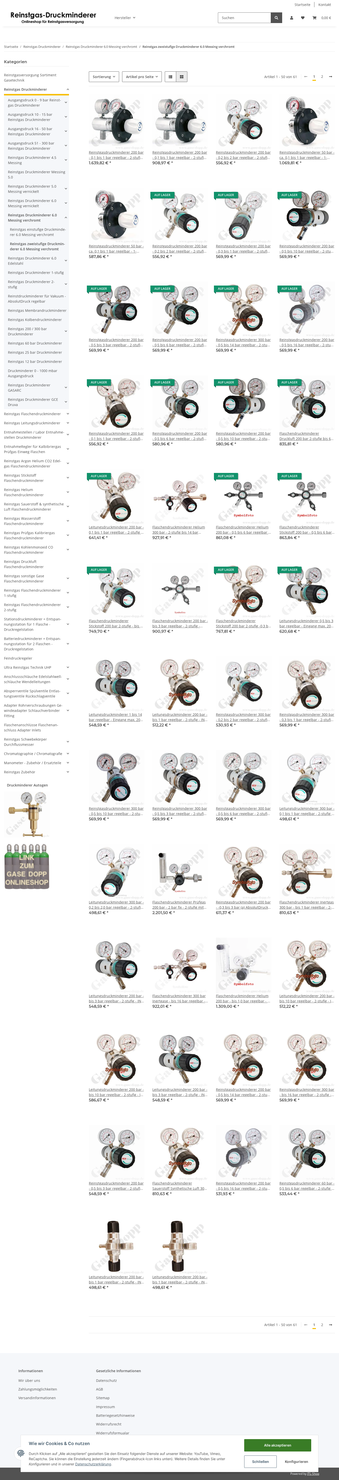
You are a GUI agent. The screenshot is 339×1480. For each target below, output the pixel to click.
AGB (99, 1389)
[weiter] (330, 76)
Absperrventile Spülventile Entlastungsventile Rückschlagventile (32, 693)
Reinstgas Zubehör (19, 772)
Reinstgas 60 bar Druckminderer (35, 343)
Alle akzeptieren (277, 1445)
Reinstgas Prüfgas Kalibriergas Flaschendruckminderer (29, 535)
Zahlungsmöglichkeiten (37, 1389)
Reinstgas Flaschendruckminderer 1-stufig (32, 593)
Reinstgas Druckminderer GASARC (29, 388)
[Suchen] (276, 17)
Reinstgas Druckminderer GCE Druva (33, 402)
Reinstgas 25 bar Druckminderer (35, 352)
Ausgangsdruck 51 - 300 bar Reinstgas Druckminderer (31, 146)
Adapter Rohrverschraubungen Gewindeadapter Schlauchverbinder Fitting (33, 710)
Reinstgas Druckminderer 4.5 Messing (32, 160)
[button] (291, 17)
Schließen (260, 1461)
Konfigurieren (296, 1461)
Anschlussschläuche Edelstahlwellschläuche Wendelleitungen (33, 679)
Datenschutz (106, 1380)
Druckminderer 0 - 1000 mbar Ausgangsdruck (32, 373)
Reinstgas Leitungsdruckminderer (32, 423)
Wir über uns (29, 1380)
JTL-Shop (313, 1474)
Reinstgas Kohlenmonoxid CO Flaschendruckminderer (28, 550)
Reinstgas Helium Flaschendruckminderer (24, 492)
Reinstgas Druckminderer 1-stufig (36, 272)
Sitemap (103, 1397)
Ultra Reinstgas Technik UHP (27, 667)
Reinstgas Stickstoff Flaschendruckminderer (24, 478)
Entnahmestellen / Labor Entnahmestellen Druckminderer (34, 435)
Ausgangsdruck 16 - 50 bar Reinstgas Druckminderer (30, 131)
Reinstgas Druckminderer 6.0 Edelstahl (32, 261)
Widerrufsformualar (112, 1433)
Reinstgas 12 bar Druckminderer (35, 361)
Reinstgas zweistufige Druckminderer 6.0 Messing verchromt (37, 246)
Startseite (302, 4)
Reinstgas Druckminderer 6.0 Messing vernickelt (32, 203)
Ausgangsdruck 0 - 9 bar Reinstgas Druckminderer (34, 103)
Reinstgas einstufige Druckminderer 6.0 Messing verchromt (38, 232)
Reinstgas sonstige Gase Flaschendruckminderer (24, 578)
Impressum (105, 1406)
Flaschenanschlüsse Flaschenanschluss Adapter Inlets (31, 727)
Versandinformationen (37, 1397)
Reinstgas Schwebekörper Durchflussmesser (25, 742)
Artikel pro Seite (140, 76)
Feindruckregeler (18, 658)
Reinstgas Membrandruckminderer (37, 310)
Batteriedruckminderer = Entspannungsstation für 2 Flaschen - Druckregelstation (32, 643)
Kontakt (324, 4)
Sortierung (102, 76)
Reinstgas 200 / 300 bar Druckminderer (27, 331)
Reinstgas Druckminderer (25, 89)
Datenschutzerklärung (93, 1464)
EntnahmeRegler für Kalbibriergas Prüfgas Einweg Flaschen (32, 449)
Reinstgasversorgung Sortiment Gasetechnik (30, 78)
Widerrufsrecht (108, 1424)
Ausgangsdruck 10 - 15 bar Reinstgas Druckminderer (30, 117)
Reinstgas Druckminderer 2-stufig (31, 284)
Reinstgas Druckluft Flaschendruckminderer (24, 564)
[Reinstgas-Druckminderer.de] (53, 17)
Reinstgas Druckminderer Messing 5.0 (36, 174)
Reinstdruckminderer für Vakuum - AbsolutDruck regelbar (37, 299)
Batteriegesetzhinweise (115, 1415)
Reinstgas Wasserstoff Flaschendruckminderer (24, 521)
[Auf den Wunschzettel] (136, 102)
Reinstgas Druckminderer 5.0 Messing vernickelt (32, 189)
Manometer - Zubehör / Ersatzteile (32, 762)
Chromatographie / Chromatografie (33, 753)
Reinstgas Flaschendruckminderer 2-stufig (32, 607)
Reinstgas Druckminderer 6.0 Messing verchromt (32, 218)
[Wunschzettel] (302, 17)
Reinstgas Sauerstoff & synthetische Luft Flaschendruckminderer (34, 507)
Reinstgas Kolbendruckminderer (35, 319)
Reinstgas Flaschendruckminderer (32, 413)
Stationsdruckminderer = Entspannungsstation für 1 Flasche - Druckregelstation (32, 624)
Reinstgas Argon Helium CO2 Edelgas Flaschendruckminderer (32, 463)
